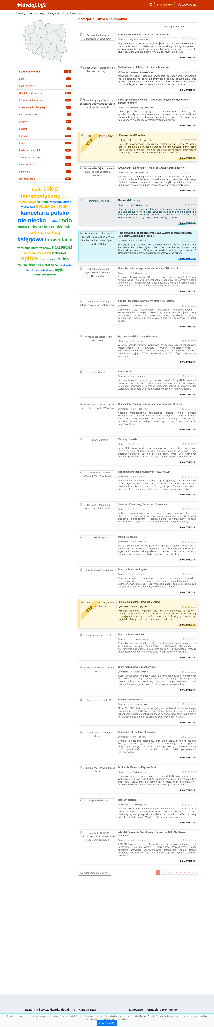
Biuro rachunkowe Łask (131, 634)
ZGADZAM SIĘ (107, 1023)
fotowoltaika (58, 239)
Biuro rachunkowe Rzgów (132, 569)
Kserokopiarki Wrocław (132, 135)
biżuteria (43, 201)
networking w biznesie (50, 226)
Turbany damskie (127, 439)
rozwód (62, 247)
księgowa (31, 239)
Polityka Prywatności (149, 1016)
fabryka (37, 189)
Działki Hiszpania (127, 537)
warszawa (59, 252)
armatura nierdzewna (44, 265)
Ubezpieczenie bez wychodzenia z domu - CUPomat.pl (148, 268)
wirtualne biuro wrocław (34, 248)
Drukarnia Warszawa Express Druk (137, 767)
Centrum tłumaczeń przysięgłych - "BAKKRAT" (144, 472)
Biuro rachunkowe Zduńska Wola (136, 667)
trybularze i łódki (52, 206)
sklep (23, 227)
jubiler (53, 221)
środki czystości (48, 259)
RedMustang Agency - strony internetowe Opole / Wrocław (150, 404)
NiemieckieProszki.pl (129, 200)
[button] (151, 4)
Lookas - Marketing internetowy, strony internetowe (146, 301)
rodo (65, 220)
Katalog (40, 13)
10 (192, 872)
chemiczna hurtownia (43, 270)
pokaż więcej (187, 57)
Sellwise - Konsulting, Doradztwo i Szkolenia (142, 504)
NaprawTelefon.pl (127, 800)
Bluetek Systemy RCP (130, 699)
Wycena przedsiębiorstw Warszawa (137, 336)
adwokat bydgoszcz (38, 252)
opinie (30, 258)
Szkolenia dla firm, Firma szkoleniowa (139, 602)
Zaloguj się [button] (188, 5)
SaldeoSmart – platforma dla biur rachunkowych (144, 67)
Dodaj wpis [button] (166, 5)
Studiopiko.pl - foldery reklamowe (136, 732)
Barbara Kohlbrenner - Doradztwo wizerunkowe (144, 34)
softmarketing (44, 232)
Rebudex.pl (124, 371)
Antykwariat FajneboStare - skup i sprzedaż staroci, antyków (151, 168)
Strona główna (24, 13)
